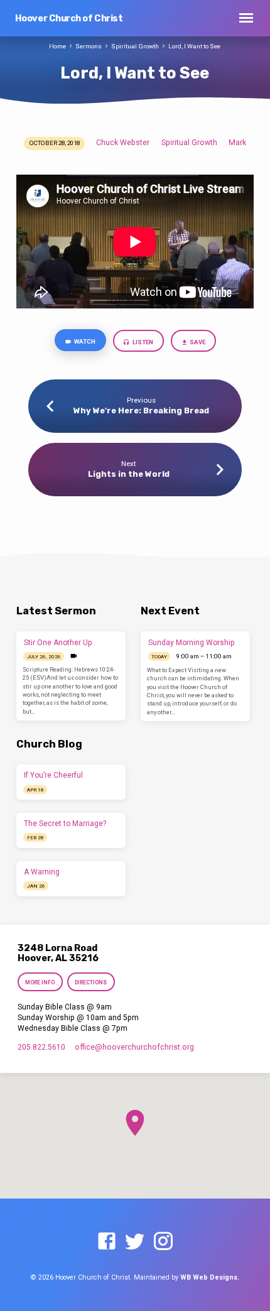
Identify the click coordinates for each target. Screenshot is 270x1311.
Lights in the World (129, 474)
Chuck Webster (122, 142)
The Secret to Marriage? (65, 823)
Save (196, 342)
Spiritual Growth (135, 46)
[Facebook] (106, 1242)
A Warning (42, 872)
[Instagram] (163, 1242)
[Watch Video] (74, 656)
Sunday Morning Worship (191, 642)
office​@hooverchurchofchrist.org (134, 1047)
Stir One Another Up (58, 642)
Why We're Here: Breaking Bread (141, 410)
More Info (40, 982)
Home (57, 46)
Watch (84, 341)
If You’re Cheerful (53, 775)
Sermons (88, 46)
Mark (237, 142)
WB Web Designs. (209, 1277)
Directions (91, 982)
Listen (142, 342)
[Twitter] (135, 1242)
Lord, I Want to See (194, 46)
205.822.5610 (41, 1047)
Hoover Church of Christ (69, 18)
